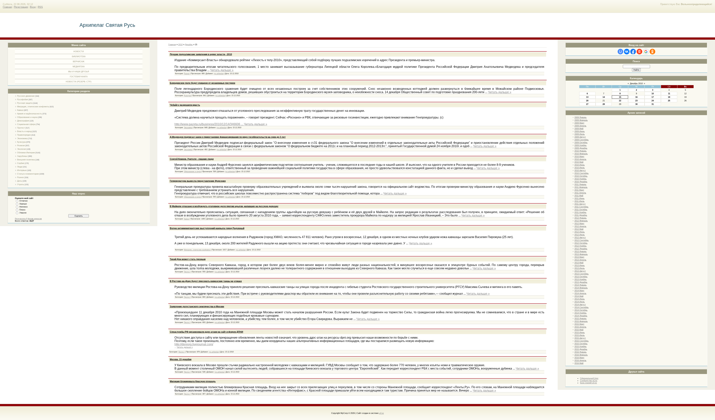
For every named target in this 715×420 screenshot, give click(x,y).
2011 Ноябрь (580, 212)
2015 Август (580, 338)
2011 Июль (579, 201)
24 (653, 100)
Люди (19, 167)
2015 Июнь (579, 332)
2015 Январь (580, 318)
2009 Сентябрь (581, 140)
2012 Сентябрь (581, 240)
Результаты (20, 219)
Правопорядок (24, 135)
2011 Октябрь (580, 209)
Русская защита (24, 103)
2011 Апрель (580, 193)
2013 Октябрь (580, 276)
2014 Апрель (580, 293)
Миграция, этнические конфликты (33, 106)
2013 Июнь (579, 265)
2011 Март (579, 190)
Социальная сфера (26, 124)
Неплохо (23, 207)
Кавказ (20, 110)
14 (604, 97)
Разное (20, 177)
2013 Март (579, 257)
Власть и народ (24, 131)
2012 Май (578, 229)
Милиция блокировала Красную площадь (193, 381)
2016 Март (579, 357)
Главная (7, 7)
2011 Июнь (579, 198)
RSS (40, 7)
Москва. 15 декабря (180, 359)
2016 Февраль (581, 355)
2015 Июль (579, 335)
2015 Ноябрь (580, 346)
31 (653, 104)
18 (669, 97)
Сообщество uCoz (588, 380)
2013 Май (578, 262)
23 (636, 100)
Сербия (20, 163)
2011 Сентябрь (581, 207)
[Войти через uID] (620, 51)
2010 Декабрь (580, 181)
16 (636, 97)
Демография (23, 121)
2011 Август (580, 204)
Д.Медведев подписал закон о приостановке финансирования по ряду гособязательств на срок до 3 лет (228, 137)
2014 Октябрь (580, 310)
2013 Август (580, 271)
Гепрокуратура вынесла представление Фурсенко (198, 181)
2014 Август (580, 304)
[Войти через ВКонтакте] (627, 51)
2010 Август (580, 170)
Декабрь (189, 44)
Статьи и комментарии (28, 174)
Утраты (20, 184)
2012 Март (579, 223)
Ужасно (22, 213)
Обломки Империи (26, 152)
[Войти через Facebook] (633, 51)
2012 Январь (580, 218)
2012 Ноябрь (580, 246)
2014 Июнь (579, 299)
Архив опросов (35, 219)
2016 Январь (580, 352)
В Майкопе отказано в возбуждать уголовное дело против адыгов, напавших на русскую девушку (224, 206)
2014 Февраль (581, 288)
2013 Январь (580, 251)
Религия (21, 145)
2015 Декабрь (580, 349)
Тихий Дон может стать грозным (188, 259)
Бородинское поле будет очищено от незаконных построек (202, 83)
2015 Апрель (580, 327)
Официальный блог (589, 378)
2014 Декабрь (580, 316)
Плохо (22, 210)
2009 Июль (579, 134)
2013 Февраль (581, 254)
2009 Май (578, 128)
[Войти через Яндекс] (639, 51)
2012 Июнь (579, 232)
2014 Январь (580, 285)
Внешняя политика (26, 160)
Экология (21, 149)
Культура (21, 142)
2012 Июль (579, 235)
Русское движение (26, 96)
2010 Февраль (581, 154)
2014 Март (579, 290)
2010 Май (578, 162)
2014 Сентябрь (581, 307)
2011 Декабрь (580, 215)
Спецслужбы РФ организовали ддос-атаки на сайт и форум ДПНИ (206, 332)
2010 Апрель (580, 159)
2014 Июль (579, 302)
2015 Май (578, 330)
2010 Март (579, 156)
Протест (21, 128)
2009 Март (579, 123)
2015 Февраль (581, 321)
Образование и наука (27, 117)
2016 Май (578, 363)
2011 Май (578, 195)
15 (620, 97)
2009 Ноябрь (580, 145)
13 (587, 97)
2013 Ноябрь (580, 279)
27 (587, 104)
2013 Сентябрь (581, 274)
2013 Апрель (580, 260)
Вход (33, 7)
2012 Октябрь (580, 243)
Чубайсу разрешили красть (185, 105)
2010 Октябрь (580, 176)
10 (653, 93)
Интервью (22, 170)
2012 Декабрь (580, 249)
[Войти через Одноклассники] (652, 51)
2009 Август (580, 137)
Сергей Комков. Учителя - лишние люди (192, 159)
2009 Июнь (579, 131)
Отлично (23, 201)
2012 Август (580, 237)
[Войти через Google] (646, 52)
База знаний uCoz (588, 383)
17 (653, 97)
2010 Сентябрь (581, 173)
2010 (180, 44)
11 (669, 93)
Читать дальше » (221, 70)
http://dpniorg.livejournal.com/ (193, 344)
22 (620, 100)
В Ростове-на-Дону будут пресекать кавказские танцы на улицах (206, 281)
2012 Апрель (580, 226)
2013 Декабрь (580, 282)
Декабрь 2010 (636, 83)
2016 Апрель (580, 360)
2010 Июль (579, 168)
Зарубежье (22, 156)
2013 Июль (579, 268)
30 (636, 104)
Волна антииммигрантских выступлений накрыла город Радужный (207, 228)
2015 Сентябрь (581, 341)
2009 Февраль (581, 120)
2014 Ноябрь (580, 313)
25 (669, 100)
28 (604, 104)
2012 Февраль (581, 221)
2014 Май (578, 296)
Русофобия (22, 99)
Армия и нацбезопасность (29, 113)
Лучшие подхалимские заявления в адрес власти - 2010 (201, 54)
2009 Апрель (580, 126)
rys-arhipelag (219, 74)
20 (587, 100)
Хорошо (23, 204)
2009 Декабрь (580, 148)
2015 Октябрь (580, 344)
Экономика (22, 138)
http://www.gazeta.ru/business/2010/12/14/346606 (209, 124)
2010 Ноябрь (580, 179)
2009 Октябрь (580, 142)
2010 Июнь (579, 165)
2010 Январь (580, 151)
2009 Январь (580, 117)
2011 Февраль (580, 187)
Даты (19, 181)
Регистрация (21, 7)
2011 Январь (580, 184)
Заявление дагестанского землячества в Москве (197, 306)
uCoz (381, 413)
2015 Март (579, 324)
